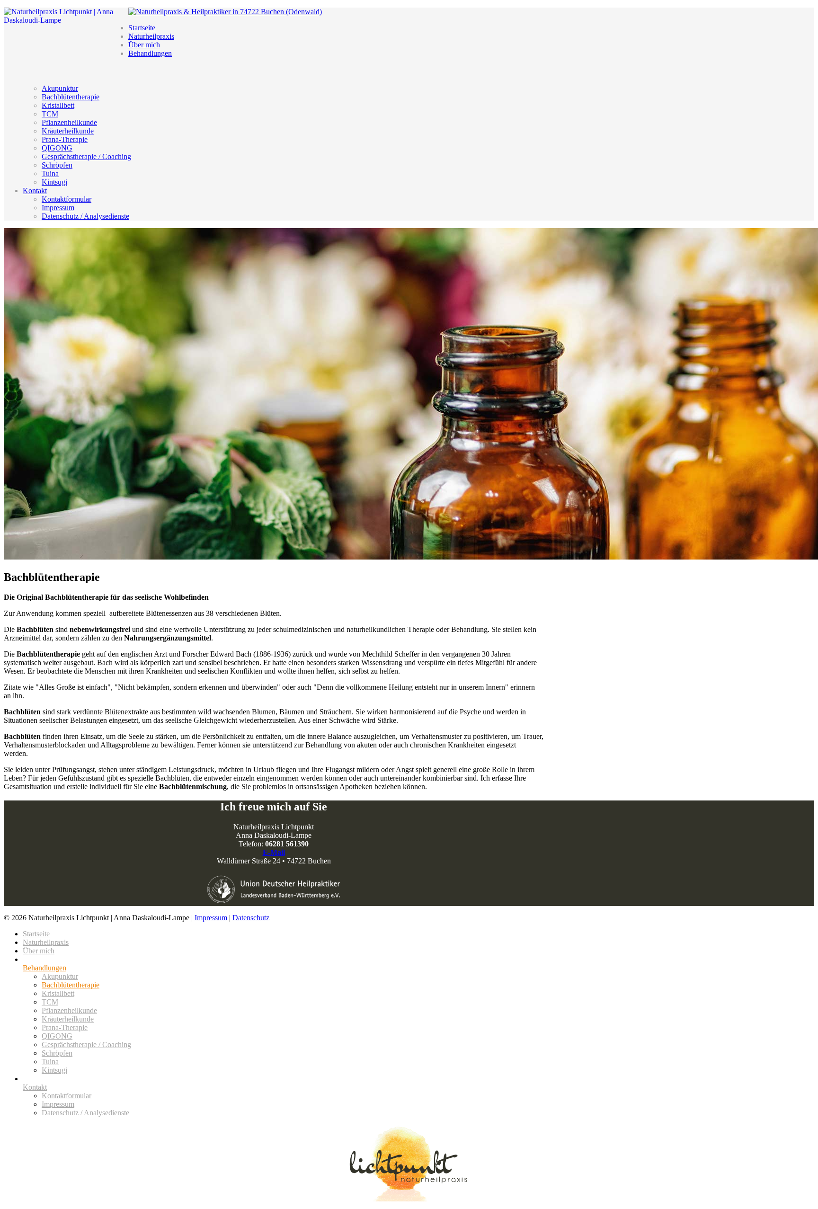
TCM (50, 114)
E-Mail (274, 852)
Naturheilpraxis (151, 36)
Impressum (58, 208)
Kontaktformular (66, 199)
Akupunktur (60, 88)
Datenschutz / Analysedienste (85, 216)
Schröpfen (57, 165)
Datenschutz (250, 918)
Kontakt (35, 191)
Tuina (50, 173)
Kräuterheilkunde (68, 131)
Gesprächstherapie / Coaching (86, 156)
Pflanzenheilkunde (69, 122)
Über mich (144, 45)
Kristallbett (58, 105)
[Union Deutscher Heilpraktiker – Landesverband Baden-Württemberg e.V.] (273, 889)
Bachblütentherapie (70, 97)
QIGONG (57, 148)
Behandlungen (150, 53)
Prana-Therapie (65, 139)
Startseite (141, 28)
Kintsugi (54, 182)
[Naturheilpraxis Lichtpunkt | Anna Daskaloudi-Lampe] (409, 1163)
